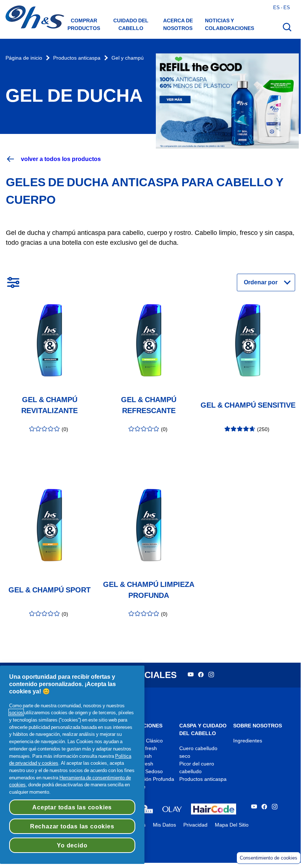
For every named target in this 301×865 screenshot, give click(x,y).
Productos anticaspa (76, 58)
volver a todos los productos (61, 159)
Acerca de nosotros (178, 24)
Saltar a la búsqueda (32, 7)
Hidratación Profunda (149, 779)
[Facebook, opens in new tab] (201, 675)
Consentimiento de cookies (268, 858)
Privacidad (195, 825)
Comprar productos (83, 24)
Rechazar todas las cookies (72, 826)
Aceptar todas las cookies (72, 807)
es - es (281, 7)
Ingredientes (247, 741)
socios (16, 712)
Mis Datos (164, 825)
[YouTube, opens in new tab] (191, 675)
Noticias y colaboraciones (229, 24)
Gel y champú (127, 58)
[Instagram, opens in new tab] (211, 675)
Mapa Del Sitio (232, 825)
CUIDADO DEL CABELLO (130, 24)
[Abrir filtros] (13, 282)
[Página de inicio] (34, 18)
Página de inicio (23, 58)
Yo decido (72, 845)
